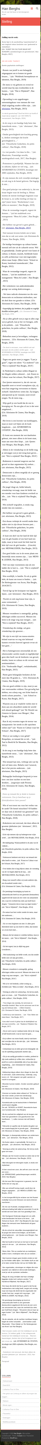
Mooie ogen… (8, 1405)
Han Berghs (11, 9)
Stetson (5, 1401)
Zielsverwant (7, 1381)
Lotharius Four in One (11, 1389)
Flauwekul (6, 1413)
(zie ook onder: (7, 61)
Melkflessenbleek (9, 1422)
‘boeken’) (16, 61)
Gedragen (6, 1418)
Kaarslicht (6, 1385)
